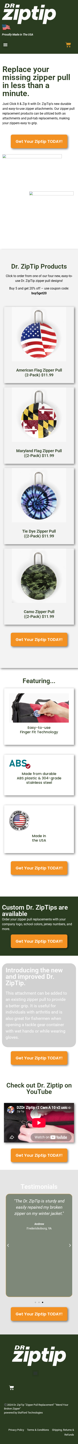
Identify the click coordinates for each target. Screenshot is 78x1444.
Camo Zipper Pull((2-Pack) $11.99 (39, 614)
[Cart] (68, 44)
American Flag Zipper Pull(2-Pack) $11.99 (39, 372)
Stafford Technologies (30, 1412)
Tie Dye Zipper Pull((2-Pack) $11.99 (39, 533)
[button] (5, 45)
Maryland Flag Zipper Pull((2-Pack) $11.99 (39, 453)
